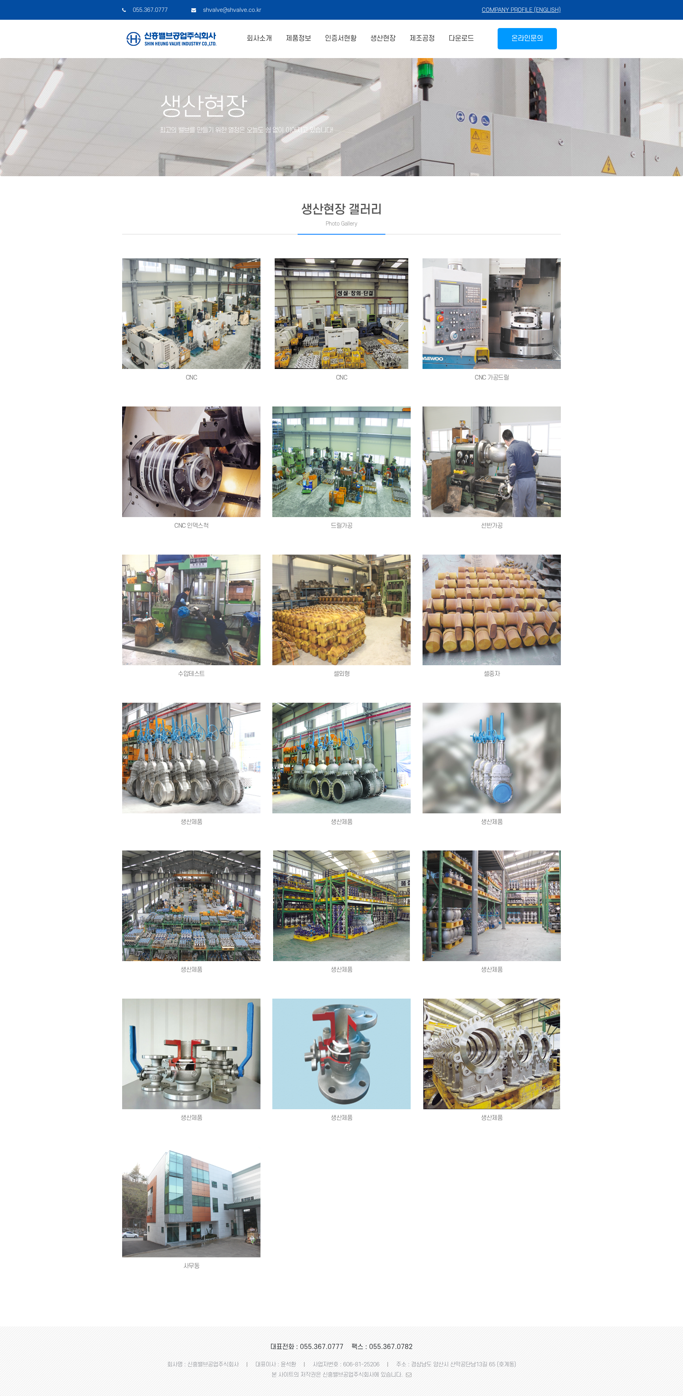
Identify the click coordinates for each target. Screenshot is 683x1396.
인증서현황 (341, 38)
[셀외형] (341, 609)
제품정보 (298, 38)
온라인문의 (527, 38)
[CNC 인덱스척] (191, 461)
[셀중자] (492, 609)
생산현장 (383, 38)
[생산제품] (191, 757)
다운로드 (461, 38)
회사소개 (259, 38)
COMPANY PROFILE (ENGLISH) (521, 10)
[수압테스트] (191, 609)
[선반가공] (492, 461)
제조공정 (422, 38)
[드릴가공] (341, 461)
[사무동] (191, 1201)
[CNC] (191, 313)
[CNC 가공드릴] (492, 313)
